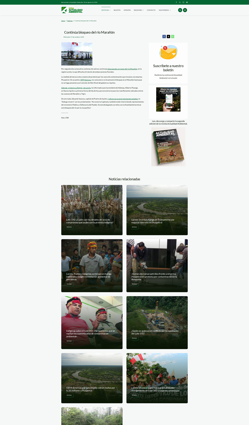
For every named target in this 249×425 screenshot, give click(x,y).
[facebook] (176, 2)
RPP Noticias (86, 80)
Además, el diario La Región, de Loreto (76, 88)
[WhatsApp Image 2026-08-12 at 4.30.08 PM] (168, 128)
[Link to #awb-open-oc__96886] (180, 10)
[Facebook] (164, 36)
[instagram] (183, 2)
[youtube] (187, 2)
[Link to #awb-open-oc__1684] (185, 10)
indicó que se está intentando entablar (123, 99)
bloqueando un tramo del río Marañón (122, 69)
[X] (168, 36)
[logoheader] (71, 7)
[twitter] (180, 2)
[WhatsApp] (173, 36)
